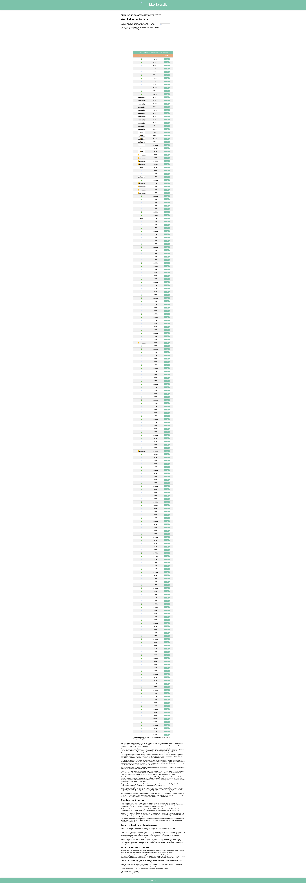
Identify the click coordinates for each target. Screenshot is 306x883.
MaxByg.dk (158, 4)
